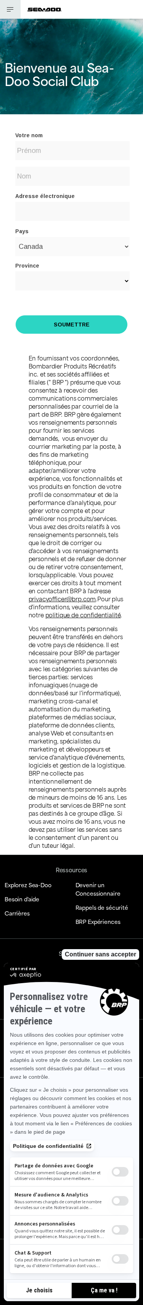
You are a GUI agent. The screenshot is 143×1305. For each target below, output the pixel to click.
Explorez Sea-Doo (28, 884)
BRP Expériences (98, 921)
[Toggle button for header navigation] (10, 9)
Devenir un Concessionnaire (98, 889)
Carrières (17, 913)
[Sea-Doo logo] (45, 9)
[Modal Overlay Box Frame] (71, 231)
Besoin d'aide (22, 898)
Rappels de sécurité (102, 907)
